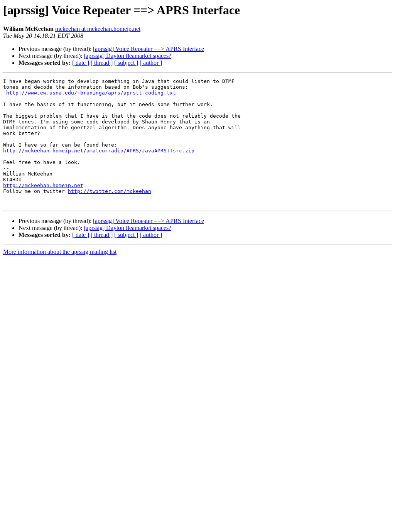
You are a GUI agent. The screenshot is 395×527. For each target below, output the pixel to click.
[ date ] (80, 62)
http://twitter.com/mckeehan (109, 191)
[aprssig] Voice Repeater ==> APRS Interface (148, 49)
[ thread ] (102, 62)
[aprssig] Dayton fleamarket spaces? (127, 55)
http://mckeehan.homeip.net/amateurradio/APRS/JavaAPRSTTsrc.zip (98, 151)
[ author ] (151, 62)
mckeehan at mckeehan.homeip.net (97, 28)
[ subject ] (126, 62)
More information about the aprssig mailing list (59, 251)
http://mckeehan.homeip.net (43, 185)
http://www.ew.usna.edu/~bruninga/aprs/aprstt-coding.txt (91, 93)
